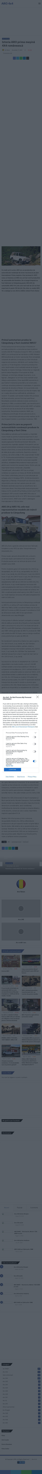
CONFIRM (12, 769)
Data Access (21, 776)
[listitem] (21, 733)
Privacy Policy (32, 776)
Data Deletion (10, 776)
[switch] (34, 737)
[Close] (38, 697)
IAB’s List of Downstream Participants (23, 727)
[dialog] (21, 737)
